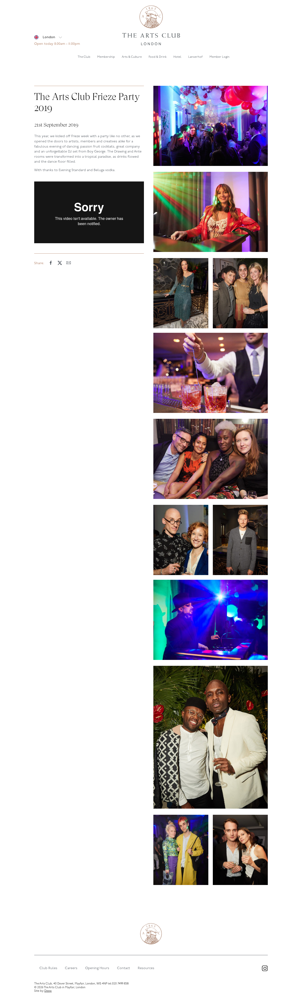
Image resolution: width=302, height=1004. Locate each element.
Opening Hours (97, 968)
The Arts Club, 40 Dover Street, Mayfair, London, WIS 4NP (70, 983)
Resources (146, 968)
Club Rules (48, 968)
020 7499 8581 (120, 983)
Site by (43, 991)
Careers (71, 968)
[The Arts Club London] (151, 26)
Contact (123, 968)
